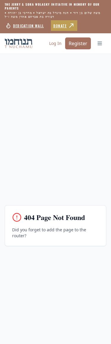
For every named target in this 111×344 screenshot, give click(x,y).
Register (78, 43)
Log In (55, 43)
